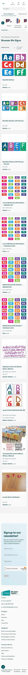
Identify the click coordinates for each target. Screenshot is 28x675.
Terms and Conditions (8, 656)
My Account (5, 650)
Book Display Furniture (8, 637)
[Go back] (2, 22)
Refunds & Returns (7, 648)
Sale (2, 620)
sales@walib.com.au (12, 607)
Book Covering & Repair (8, 631)
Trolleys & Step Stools (8, 639)
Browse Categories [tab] (9, 14)
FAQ (2, 653)
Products (4, 617)
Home (2, 37)
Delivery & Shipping (7, 659)
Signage (7, 37)
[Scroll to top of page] (3, 667)
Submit (6, 576)
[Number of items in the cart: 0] (18, 3)
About (3, 614)
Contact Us (4, 623)
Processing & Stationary (8, 634)
